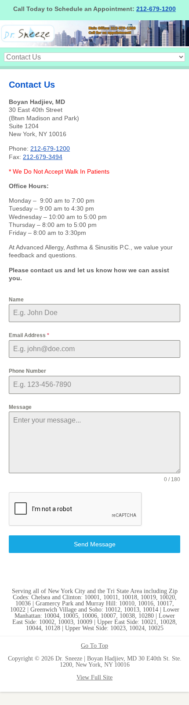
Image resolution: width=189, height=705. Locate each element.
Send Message (95, 544)
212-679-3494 (42, 156)
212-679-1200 (156, 8)
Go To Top (94, 646)
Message (20, 407)
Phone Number (27, 371)
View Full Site (94, 677)
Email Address (29, 335)
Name (16, 300)
